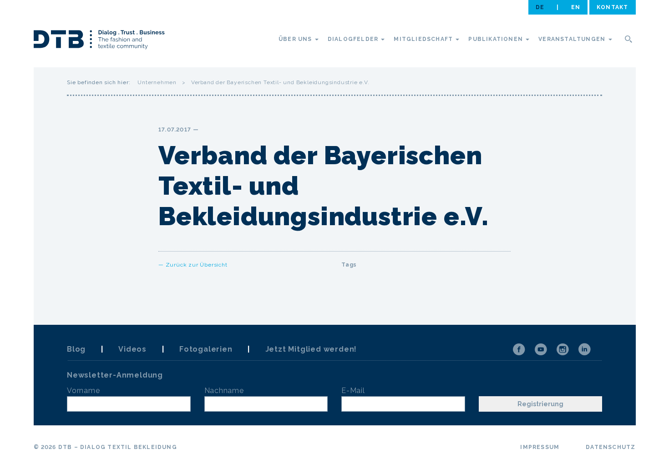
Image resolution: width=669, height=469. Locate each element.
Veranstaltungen (572, 39)
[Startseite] (99, 41)
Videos (132, 349)
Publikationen (496, 39)
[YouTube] (541, 349)
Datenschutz (610, 447)
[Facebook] (519, 349)
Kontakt (612, 7)
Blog (76, 349)
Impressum (539, 447)
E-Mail (353, 390)
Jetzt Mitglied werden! (311, 349)
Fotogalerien (206, 349)
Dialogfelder (354, 39)
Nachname (224, 390)
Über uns (296, 39)
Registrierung (540, 404)
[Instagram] (562, 349)
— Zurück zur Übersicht (193, 265)
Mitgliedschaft (424, 39)
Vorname (83, 390)
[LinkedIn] (584, 349)
